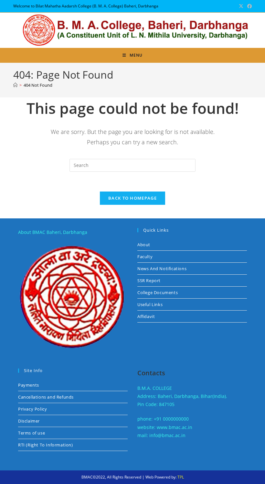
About (143, 245)
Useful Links (150, 304)
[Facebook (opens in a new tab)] (248, 6)
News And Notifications (161, 268)
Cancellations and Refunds (46, 397)
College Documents (157, 292)
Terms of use (31, 433)
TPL (180, 477)
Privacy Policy (32, 409)
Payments (28, 385)
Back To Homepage (132, 198)
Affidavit (146, 316)
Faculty (145, 256)
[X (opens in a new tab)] (241, 6)
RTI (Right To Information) (45, 445)
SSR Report (149, 280)
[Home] (15, 85)
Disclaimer (29, 421)
